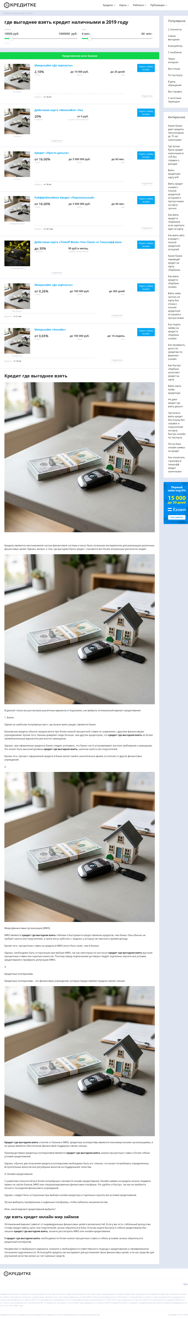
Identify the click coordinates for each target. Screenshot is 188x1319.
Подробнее (147, 95)
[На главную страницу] (20, 5)
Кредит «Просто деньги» (52, 153)
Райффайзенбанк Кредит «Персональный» (65, 197)
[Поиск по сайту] (181, 3)
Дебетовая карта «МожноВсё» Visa (59, 110)
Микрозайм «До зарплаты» (54, 65)
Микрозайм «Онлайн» (50, 329)
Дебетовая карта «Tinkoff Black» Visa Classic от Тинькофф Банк (78, 242)
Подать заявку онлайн (146, 68)
